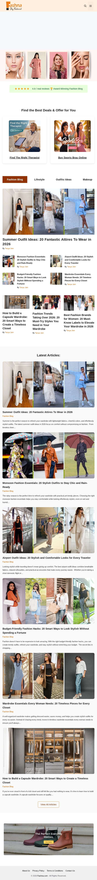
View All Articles (48, 804)
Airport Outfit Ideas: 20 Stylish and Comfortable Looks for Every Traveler (79, 260)
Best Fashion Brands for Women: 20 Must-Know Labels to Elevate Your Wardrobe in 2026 (79, 320)
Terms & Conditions (55, 871)
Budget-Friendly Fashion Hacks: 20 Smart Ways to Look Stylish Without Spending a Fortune (31, 279)
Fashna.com (42, 876)
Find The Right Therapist (25, 157)
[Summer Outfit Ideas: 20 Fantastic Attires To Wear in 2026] (48, 212)
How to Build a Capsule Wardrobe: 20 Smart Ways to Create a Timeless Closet (15, 321)
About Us (26, 871)
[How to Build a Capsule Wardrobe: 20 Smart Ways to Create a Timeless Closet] (16, 302)
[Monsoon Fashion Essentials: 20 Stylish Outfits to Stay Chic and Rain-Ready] (9, 261)
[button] (85, 6)
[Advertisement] (48, 30)
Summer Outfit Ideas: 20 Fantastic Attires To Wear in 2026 (47, 242)
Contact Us (70, 871)
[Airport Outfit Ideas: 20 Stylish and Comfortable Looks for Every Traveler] (56, 261)
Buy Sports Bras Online (72, 157)
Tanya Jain (9, 248)
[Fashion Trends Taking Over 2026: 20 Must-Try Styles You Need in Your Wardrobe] (47, 302)
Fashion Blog (8, 416)
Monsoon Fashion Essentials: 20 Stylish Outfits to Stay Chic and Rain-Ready (31, 260)
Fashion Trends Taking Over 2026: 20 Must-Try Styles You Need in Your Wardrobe (46, 321)
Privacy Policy (38, 871)
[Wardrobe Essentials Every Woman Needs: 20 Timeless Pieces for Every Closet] (56, 279)
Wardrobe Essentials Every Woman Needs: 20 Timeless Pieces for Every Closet (78, 277)
